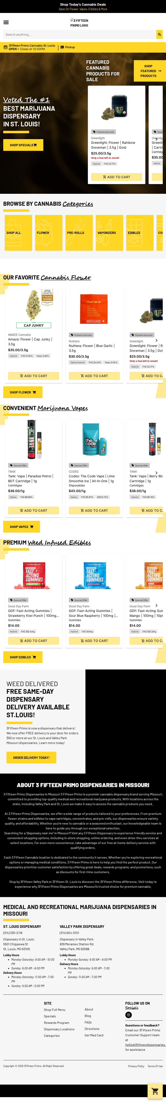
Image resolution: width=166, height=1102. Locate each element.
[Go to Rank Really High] (83, 1091)
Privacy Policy (136, 1066)
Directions (92, 1029)
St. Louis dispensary (22, 926)
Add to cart (118, 177)
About (89, 1009)
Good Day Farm (18, 606)
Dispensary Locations (59, 1029)
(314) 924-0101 (69, 933)
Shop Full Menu (54, 1009)
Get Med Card (94, 1035)
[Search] (159, 34)
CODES (74, 471)
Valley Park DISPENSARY (82, 926)
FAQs (88, 1022)
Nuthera (74, 341)
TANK (12, 471)
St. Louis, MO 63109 (16, 949)
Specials (50, 1016)
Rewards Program (56, 1022)
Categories (52, 1035)
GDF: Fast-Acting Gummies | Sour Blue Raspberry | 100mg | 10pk (92, 615)
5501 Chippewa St (15, 944)
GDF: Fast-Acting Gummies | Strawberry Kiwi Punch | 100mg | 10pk (33, 615)
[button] (6, 22)
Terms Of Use (155, 1066)
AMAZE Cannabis (19, 334)
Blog (88, 1016)
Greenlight (98, 138)
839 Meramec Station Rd (77, 944)
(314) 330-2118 (12, 933)
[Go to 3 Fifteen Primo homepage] (83, 22)
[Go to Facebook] (128, 1015)
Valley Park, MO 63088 (74, 949)
